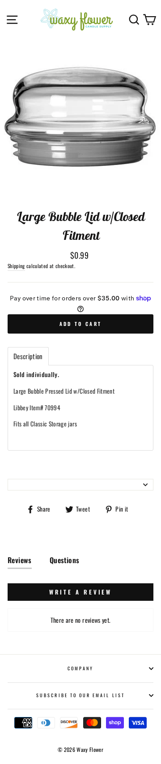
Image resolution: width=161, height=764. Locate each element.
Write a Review (80, 591)
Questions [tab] (65, 560)
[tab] (28, 356)
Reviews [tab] (20, 560)
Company (80, 668)
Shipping (16, 265)
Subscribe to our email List (80, 695)
